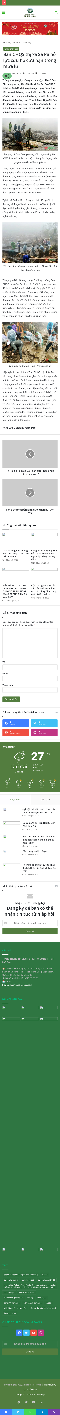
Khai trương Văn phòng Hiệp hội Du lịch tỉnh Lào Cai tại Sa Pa (15, 553)
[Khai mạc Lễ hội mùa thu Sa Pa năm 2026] (49, 1011)
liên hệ (30, 1297)
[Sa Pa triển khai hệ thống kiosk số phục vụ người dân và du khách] (11, 1132)
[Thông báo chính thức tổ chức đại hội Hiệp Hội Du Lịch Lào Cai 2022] (11, 869)
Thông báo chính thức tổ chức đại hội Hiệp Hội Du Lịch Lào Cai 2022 (39, 868)
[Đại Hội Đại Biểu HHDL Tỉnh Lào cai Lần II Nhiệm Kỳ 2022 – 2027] (11, 813)
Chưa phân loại (24, 42)
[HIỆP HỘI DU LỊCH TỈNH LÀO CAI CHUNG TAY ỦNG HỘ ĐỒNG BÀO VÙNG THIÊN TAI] (49, 1022)
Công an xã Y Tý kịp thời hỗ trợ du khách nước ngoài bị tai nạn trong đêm (44, 555)
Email (5, 673)
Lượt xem (15, 799)
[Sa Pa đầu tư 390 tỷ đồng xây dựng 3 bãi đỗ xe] (49, 1253)
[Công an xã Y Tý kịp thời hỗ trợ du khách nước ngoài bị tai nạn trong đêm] (44, 540)
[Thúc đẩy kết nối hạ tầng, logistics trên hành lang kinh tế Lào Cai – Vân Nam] (30, 1011)
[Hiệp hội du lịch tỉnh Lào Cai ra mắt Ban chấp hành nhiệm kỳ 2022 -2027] (11, 840)
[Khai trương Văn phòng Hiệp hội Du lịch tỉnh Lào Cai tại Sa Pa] (15, 540)
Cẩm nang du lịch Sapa (34, 851)
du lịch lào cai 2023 (46, 1280)
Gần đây (45, 799)
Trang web (7, 685)
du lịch (45, 1275)
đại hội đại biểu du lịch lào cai (43, 1308)
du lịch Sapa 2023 (26, 1292)
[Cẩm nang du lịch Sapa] (11, 855)
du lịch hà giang (11, 1280)
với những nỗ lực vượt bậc (15, 1308)
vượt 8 (48, 1303)
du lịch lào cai (28, 1280)
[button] (7, 76)
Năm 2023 (41, 1297)
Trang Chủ (10, 42)
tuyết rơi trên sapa (12, 1303)
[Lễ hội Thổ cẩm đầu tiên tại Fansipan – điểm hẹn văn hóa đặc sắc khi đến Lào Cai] (11, 1011)
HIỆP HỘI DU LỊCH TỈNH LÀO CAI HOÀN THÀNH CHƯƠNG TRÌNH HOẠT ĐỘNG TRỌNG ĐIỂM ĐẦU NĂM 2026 (15, 591)
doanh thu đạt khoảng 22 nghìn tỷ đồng (21, 1275)
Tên (4, 662)
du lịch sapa (9, 1292)
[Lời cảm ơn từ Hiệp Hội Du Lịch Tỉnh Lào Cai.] (11, 827)
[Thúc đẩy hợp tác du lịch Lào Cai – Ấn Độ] (30, 1253)
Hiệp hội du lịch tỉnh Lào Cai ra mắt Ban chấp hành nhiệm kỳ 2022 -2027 (38, 839)
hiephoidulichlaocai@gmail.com (17, 985)
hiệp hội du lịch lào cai (13, 1297)
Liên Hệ (31, 1394)
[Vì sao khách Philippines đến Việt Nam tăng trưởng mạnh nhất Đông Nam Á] (11, 1253)
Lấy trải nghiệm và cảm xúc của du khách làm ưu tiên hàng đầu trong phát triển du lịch (44, 590)
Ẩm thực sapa (10, 1313)
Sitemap (41, 1394)
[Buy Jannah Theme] (30, 28)
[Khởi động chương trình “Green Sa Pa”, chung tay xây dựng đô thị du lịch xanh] (30, 1022)
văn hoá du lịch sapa (33, 1303)
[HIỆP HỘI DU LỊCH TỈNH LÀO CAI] (29, 12)
